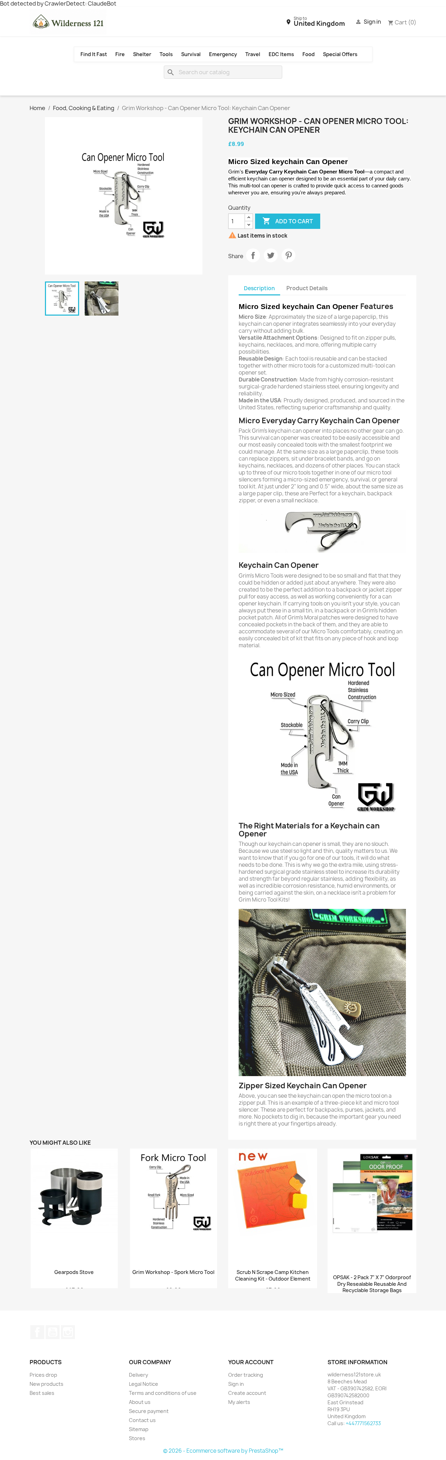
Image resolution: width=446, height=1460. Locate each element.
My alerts (239, 1402)
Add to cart (287, 221)
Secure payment (149, 1411)
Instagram (68, 1332)
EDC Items (281, 54)
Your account (251, 1362)
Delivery (138, 1375)
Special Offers (340, 54)
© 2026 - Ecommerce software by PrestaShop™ (223, 1450)
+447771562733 (363, 1423)
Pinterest (288, 255)
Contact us (142, 1420)
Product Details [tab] (307, 288)
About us (140, 1402)
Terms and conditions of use (163, 1393)
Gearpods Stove (74, 1272)
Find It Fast (93, 54)
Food (308, 54)
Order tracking (245, 1375)
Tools (166, 54)
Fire (120, 54)
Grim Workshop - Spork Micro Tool (173, 1272)
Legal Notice (143, 1384)
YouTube (53, 1332)
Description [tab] (259, 288)
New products (46, 1384)
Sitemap (138, 1429)
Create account (247, 1393)
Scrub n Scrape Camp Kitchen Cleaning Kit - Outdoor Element (272, 1275)
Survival (191, 54)
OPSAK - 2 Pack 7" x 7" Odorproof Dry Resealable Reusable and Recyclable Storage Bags (372, 1284)
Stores (137, 1438)
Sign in (236, 1384)
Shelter (142, 54)
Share (253, 255)
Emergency (223, 54)
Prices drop (43, 1375)
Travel (252, 54)
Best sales (42, 1393)
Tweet (271, 255)
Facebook (37, 1332)
